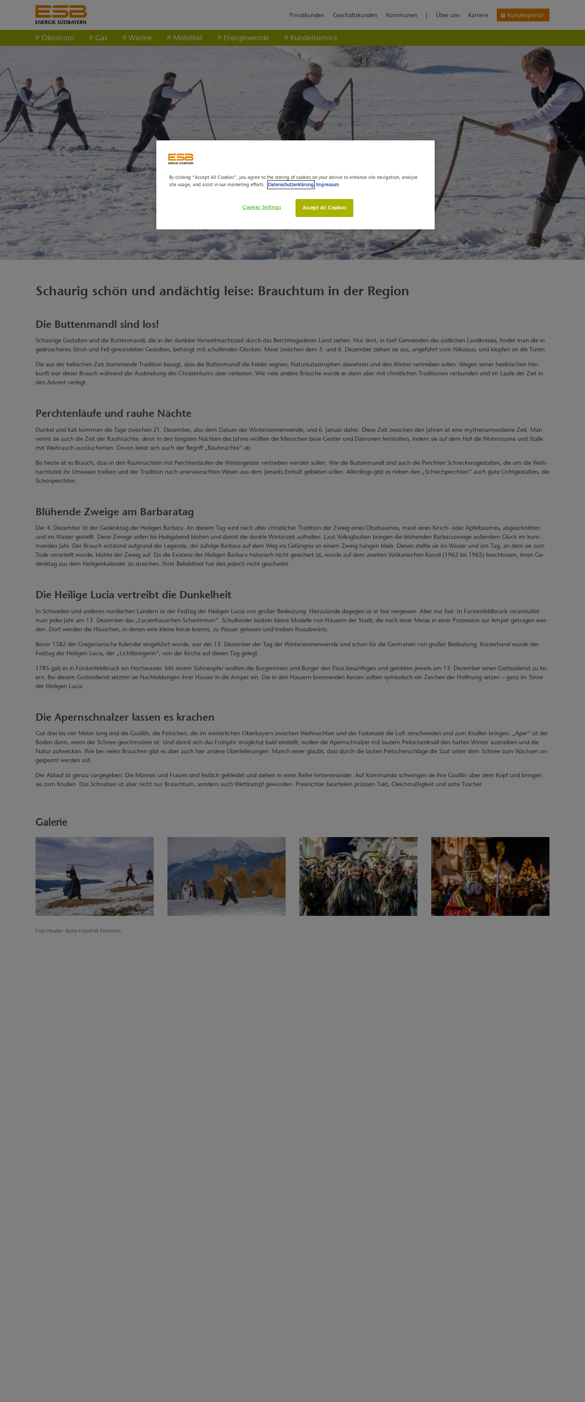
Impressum (327, 184)
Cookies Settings (261, 207)
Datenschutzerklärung (291, 184)
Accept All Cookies (324, 208)
